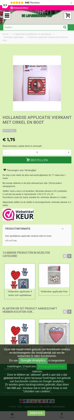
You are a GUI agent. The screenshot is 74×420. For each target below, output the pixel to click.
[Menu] (6, 15)
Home (6, 34)
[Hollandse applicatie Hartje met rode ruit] (54, 331)
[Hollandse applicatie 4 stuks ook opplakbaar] (19, 276)
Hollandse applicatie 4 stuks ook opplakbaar (20, 293)
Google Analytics (33, 360)
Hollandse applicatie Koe (54, 291)
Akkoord (36, 413)
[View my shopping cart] (67, 15)
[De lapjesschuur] (37, 15)
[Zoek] (65, 27)
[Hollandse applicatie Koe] (54, 276)
